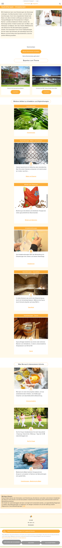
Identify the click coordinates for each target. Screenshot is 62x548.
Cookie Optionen (22, 538)
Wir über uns (31, 522)
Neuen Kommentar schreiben (31, 51)
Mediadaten (31, 525)
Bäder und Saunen (31, 176)
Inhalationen (31, 264)
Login (37, 1)
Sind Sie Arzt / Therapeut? (29, 1)
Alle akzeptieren (50, 542)
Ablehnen (31, 542)
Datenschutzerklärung (7, 538)
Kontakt (31, 520)
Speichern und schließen (11, 542)
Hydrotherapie (31, 132)
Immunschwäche (31, 401)
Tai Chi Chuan (31, 441)
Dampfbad (31, 307)
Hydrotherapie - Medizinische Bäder (31, 481)
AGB (24, 506)
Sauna (31, 351)
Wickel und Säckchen (31, 220)
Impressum (15, 538)
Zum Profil (15, 92)
